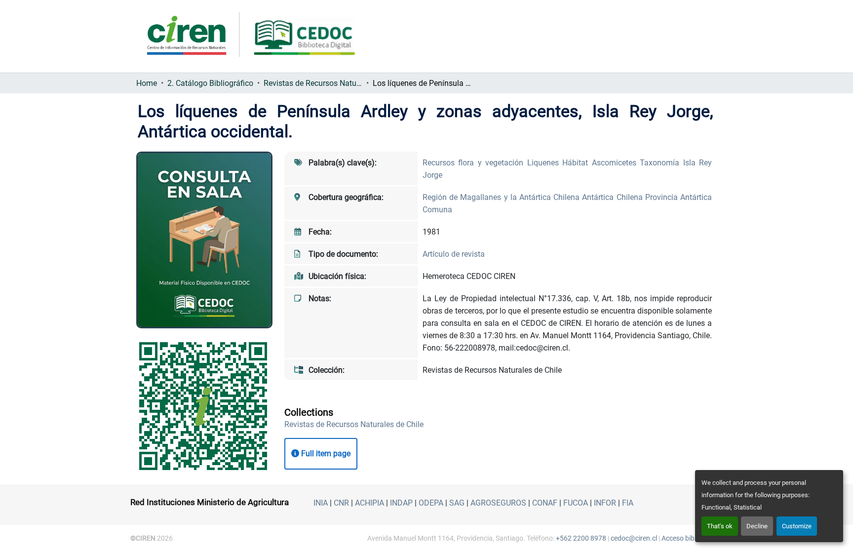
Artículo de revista (454, 254)
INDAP (401, 503)
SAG (457, 503)
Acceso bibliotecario (692, 538)
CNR (341, 503)
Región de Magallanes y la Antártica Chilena (502, 197)
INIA (320, 503)
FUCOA (575, 503)
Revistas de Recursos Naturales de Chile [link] (313, 83)
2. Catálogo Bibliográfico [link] (210, 83)
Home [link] (146, 83)
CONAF (544, 503)
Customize (797, 526)
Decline (757, 526)
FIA (627, 503)
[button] (354, 424)
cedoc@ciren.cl (634, 538)
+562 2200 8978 (581, 538)
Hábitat (576, 162)
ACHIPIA (369, 503)
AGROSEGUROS (498, 503)
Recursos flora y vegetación (475, 162)
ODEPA (431, 503)
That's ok (720, 526)
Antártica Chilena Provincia (631, 197)
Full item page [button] (324, 453)
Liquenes (544, 162)
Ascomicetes (616, 162)
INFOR (605, 503)
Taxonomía (661, 162)
